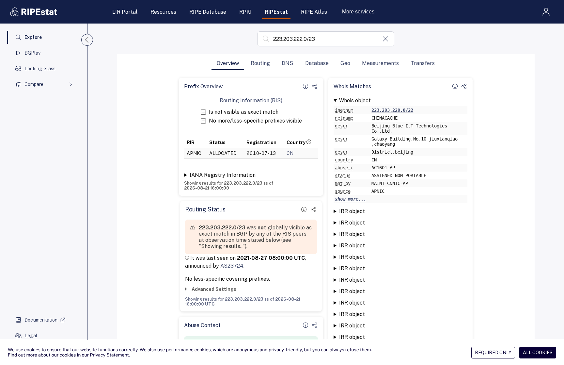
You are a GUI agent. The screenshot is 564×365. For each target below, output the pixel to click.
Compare (33, 84)
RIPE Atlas (314, 12)
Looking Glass (40, 68)
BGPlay (32, 53)
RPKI (245, 12)
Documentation (41, 320)
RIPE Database (207, 12)
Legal (30, 335)
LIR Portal (124, 12)
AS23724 (231, 266)
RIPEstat (276, 12)
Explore (33, 37)
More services (358, 11)
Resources (163, 12)
